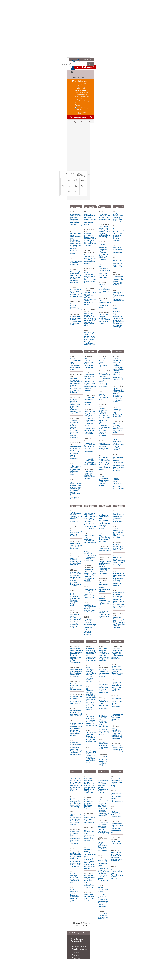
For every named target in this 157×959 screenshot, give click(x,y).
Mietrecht (75, 952)
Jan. (63, 180)
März (76, 180)
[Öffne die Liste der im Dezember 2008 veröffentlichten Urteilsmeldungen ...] (61, 176)
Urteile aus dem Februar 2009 (79, 77)
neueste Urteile (80, 117)
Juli (76, 186)
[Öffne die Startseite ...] (72, 72)
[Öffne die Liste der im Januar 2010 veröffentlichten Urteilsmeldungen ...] (85, 176)
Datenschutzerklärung (130, 952)
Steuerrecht (76, 955)
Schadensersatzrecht (80, 949)
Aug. (82, 186)
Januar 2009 (77, 924)
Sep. (63, 192)
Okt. (70, 192)
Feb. (70, 180)
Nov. (76, 192)
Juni (69, 186)
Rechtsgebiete (102, 946)
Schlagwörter (102, 949)
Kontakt (125, 946)
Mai (63, 186)
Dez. (82, 192)
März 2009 (85, 924)
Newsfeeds (126, 949)
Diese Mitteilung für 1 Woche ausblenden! (83, 111)
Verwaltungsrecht (79, 946)
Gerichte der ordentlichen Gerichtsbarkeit (103, 954)
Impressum (126, 955)
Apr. (82, 180)
